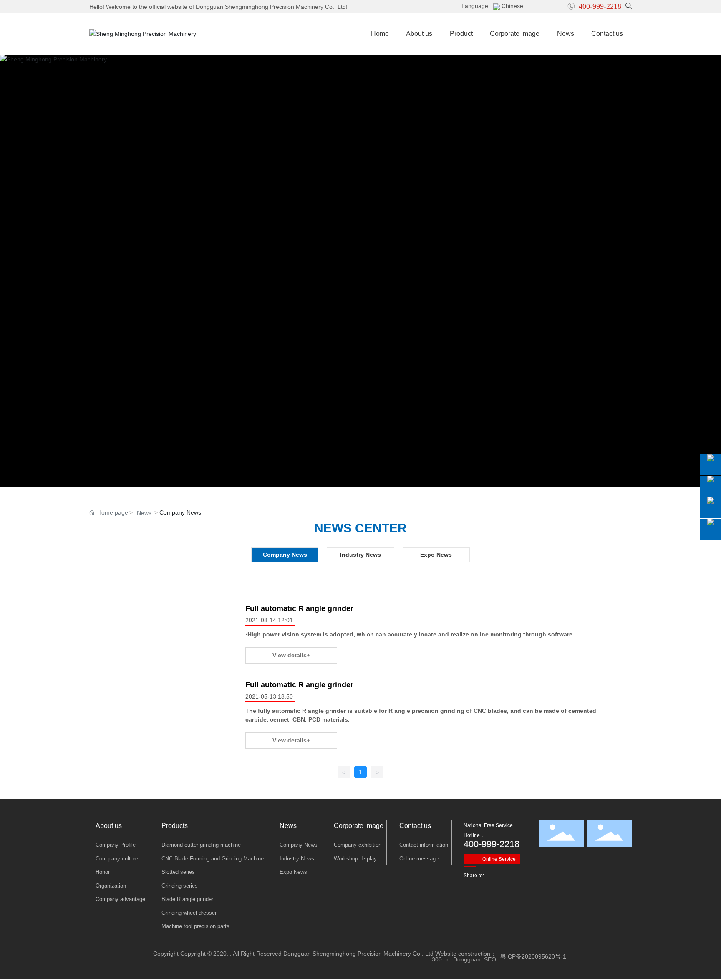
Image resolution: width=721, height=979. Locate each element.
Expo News (436, 554)
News (144, 513)
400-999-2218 (600, 6)
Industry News (360, 554)
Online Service (499, 859)
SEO (490, 959)
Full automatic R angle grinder (299, 608)
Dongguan (467, 959)
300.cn (441, 959)
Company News (285, 554)
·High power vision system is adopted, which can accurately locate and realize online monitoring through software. (409, 634)
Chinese (511, 6)
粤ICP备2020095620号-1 (533, 956)
